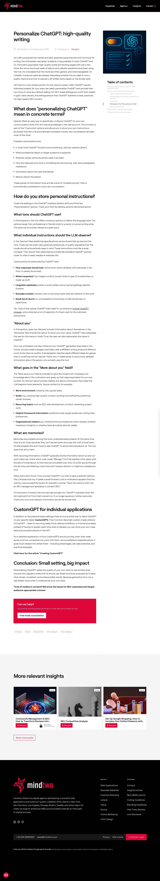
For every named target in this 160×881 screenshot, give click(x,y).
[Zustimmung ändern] (6, 875)
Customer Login (136, 837)
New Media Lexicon (136, 795)
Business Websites (109, 790)
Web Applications (109, 785)
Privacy (106, 837)
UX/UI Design (106, 819)
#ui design (52, 631)
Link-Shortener (134, 814)
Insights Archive (134, 790)
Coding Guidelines (136, 800)
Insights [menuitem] (137, 6)
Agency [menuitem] (124, 6)
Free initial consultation (32, 615)
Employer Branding (109, 795)
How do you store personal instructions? (120, 91)
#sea (27, 631)
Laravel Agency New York (81, 849)
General (75, 49)
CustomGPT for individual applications (120, 109)
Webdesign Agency (106, 849)
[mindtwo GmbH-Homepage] (11, 6)
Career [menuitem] (150, 6)
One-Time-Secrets (136, 809)
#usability (38, 631)
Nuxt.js (103, 809)
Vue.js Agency (94, 849)
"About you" (113, 101)
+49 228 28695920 (25, 837)
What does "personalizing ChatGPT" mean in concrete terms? (121, 87)
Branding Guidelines (137, 804)
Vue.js (103, 804)
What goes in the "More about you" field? (123, 104)
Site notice (117, 837)
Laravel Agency (67, 849)
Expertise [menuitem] (110, 6)
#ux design (66, 631)
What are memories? (117, 106)
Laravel (104, 800)
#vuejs (18, 631)
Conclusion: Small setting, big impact (119, 112)
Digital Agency (57, 849)
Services (103, 779)
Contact (131, 785)
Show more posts (24, 737)
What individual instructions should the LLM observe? (124, 97)
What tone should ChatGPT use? (120, 94)
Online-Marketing (109, 814)
